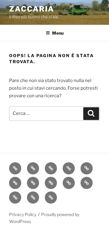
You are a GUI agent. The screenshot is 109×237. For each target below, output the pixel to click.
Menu (58, 33)
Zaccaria (31, 9)
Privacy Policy (22, 214)
